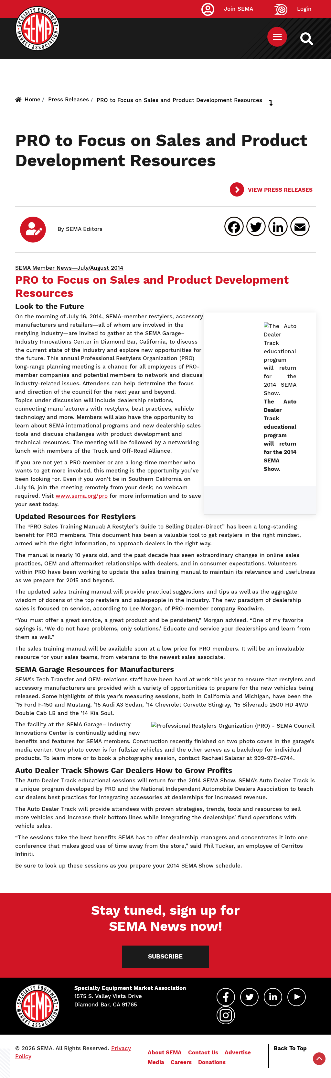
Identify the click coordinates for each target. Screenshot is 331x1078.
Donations (212, 1062)
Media (156, 1062)
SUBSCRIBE (165, 956)
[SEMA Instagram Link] (226, 1015)
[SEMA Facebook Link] (226, 997)
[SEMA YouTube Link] (296, 997)
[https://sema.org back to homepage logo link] (312, 38)
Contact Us (203, 1052)
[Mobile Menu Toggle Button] (277, 37)
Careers (181, 1062)
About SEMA (165, 1052)
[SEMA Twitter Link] (249, 997)
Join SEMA (238, 9)
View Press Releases (280, 190)
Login (304, 9)
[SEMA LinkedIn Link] (273, 997)
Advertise (238, 1052)
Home (32, 99)
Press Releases (68, 99)
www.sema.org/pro (82, 496)
